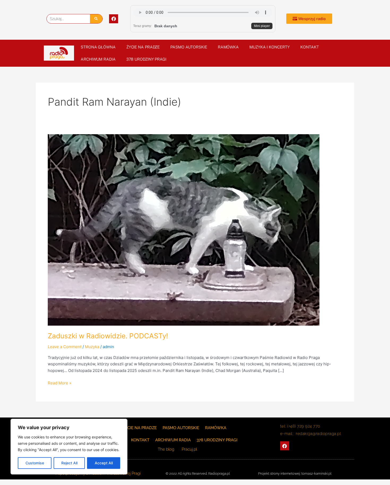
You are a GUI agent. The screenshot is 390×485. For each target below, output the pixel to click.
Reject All (69, 463)
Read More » (59, 382)
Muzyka (92, 346)
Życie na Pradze (143, 47)
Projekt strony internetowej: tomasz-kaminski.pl (294, 473)
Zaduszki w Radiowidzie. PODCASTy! (108, 336)
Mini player (262, 26)
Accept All (104, 463)
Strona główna (98, 47)
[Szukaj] (96, 18)
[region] (69, 446)
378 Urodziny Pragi (146, 59)
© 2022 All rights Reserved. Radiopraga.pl (198, 473)
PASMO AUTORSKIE (188, 47)
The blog (166, 449)
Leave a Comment (64, 346)
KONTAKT (309, 47)
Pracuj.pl (189, 449)
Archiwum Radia (98, 59)
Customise (34, 463)
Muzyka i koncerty (269, 47)
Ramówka (228, 47)
